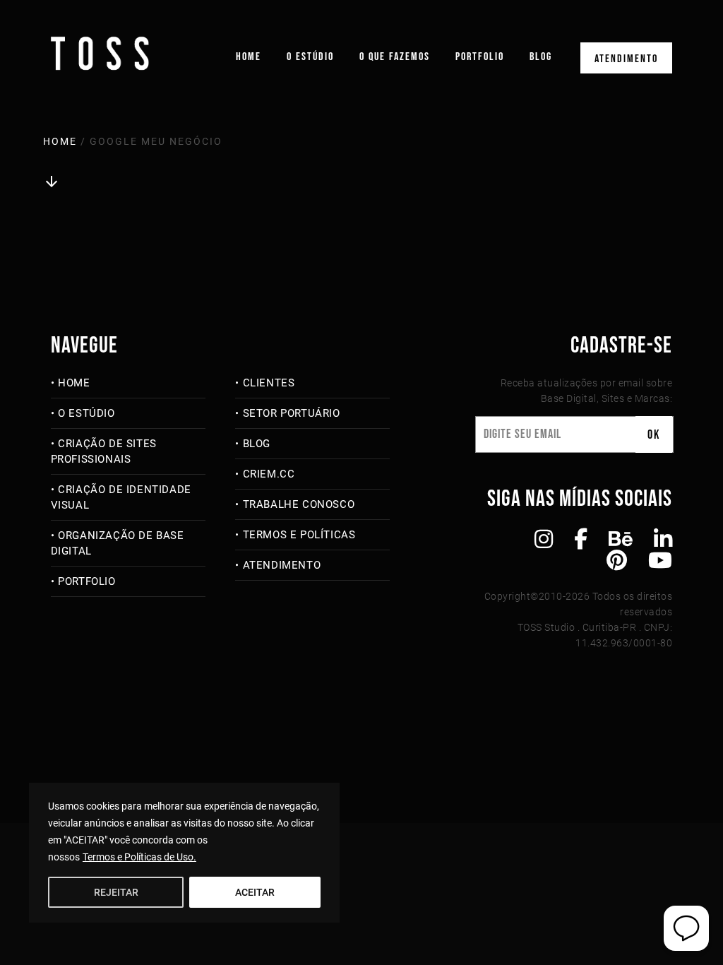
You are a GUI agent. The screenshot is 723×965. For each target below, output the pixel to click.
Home (248, 57)
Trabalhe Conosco (298, 504)
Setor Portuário (291, 413)
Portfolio (479, 57)
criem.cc (268, 474)
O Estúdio (310, 57)
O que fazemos (394, 57)
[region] (184, 853)
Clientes (268, 383)
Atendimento (626, 59)
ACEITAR (255, 892)
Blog (541, 57)
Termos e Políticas (299, 534)
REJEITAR (116, 892)
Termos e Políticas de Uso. (139, 857)
